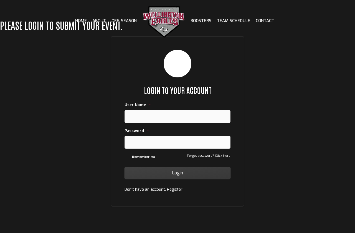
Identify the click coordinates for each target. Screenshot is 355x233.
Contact (265, 20)
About (99, 20)
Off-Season (124, 20)
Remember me (143, 157)
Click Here (222, 156)
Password (137, 130)
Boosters (201, 20)
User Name (138, 105)
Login (177, 173)
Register (174, 189)
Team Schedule (233, 20)
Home (81, 20)
